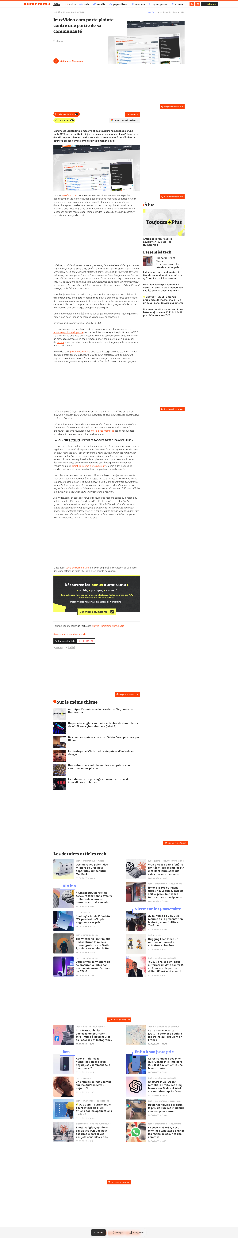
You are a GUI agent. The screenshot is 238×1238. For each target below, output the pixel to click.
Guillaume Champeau (71, 61)
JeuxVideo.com (69, 195)
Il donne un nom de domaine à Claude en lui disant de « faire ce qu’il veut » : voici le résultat (162, 275)
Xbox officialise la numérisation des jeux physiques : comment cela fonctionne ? (93, 1063)
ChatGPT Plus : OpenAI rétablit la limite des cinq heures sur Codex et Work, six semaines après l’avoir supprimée (165, 1086)
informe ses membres (102, 430)
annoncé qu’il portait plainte (68, 332)
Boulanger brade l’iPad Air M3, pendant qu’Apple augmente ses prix (93, 919)
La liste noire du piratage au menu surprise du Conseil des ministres (99, 781)
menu (56, 3)
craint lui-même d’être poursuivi (89, 466)
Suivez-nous (132, 114)
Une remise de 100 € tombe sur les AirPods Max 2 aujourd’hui (93, 1085)
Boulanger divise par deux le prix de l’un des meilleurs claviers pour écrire (166, 1108)
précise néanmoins (80, 351)
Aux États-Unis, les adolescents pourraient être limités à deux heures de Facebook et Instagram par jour (93, 1035)
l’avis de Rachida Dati (77, 567)
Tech (154, 12)
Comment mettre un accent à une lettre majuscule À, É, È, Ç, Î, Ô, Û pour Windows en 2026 (163, 312)
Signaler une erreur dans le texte (69, 634)
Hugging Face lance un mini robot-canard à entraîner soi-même (163, 942)
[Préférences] (197, 4)
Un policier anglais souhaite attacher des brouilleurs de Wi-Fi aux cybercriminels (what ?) (103, 725)
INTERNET (74, 440)
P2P (183, 12)
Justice (59, 647)
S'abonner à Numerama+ (94, 611)
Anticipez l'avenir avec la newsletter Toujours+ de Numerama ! (100, 711)
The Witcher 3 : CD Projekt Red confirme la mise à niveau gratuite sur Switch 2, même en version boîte (93, 943)
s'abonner (211, 4)
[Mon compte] (192, 4)
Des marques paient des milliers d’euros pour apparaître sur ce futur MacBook (92, 869)
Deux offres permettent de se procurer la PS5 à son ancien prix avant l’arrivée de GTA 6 (93, 966)
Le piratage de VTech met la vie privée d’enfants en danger (101, 753)
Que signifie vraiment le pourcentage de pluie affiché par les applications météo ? (94, 1109)
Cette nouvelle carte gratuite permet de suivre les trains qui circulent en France (165, 1035)
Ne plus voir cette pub (173, 106)
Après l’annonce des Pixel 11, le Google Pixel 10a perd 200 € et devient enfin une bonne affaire (165, 1063)
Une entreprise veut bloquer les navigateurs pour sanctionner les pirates (100, 767)
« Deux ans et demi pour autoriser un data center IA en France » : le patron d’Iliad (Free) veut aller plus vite (166, 966)
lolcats (60, 342)
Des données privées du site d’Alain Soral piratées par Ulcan (103, 739)
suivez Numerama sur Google (108, 626)
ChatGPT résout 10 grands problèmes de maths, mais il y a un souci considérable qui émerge (163, 299)
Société (71, 647)
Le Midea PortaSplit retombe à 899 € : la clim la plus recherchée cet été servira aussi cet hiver (163, 287)
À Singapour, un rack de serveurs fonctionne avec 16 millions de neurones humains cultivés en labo (94, 897)
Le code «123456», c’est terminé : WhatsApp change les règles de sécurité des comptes (166, 1132)
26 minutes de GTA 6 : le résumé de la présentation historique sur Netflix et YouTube (165, 920)
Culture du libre (168, 12)
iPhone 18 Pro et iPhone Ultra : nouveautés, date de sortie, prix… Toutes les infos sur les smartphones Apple (168, 262)
